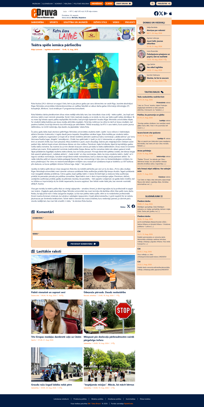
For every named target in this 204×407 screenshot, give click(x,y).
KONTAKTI (58, 3)
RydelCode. (128, 403)
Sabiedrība (37, 22)
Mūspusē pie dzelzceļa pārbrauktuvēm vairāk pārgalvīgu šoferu (109, 338)
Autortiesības (130, 399)
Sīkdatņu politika (97, 399)
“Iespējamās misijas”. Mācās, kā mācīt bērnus (109, 384)
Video (116, 22)
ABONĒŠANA (97, 3)
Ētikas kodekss (145, 399)
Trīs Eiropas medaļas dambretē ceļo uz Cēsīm (56, 336)
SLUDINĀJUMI (47, 3)
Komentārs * (38, 218)
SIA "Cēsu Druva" (94, 403)
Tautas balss (152, 91)
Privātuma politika (80, 399)
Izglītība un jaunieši (76, 22)
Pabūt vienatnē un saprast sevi (48, 292)
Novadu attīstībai (90, 295)
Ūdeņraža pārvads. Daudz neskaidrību (105, 292)
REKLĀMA (68, 3)
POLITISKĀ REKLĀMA (81, 3)
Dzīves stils (100, 22)
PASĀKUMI (36, 3)
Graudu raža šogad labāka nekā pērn (51, 384)
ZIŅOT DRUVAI (122, 3)
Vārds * (35, 234)
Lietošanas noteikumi (61, 399)
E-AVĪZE (109, 3)
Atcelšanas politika (114, 399)
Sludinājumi (152, 196)
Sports (54, 22)
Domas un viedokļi (154, 22)
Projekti (130, 22)
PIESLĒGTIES (162, 3)
